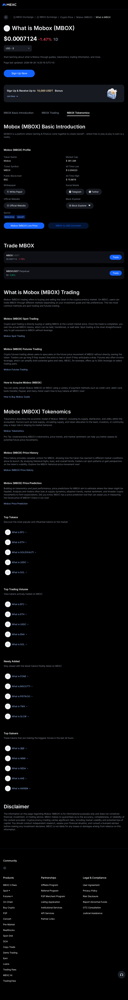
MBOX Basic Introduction (19, 112)
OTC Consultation (92, 907)
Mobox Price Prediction (16, 503)
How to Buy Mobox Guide (17, 396)
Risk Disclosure (90, 896)
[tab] (19, 113)
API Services (47, 913)
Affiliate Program (49, 885)
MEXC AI (7, 975)
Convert (7, 918)
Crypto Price (66, 17)
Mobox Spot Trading (14, 336)
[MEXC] (9, 4)
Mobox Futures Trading (16, 369)
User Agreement (91, 885)
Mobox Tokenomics (14, 431)
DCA (5, 941)
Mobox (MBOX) (84, 17)
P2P (5, 913)
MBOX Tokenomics (78, 112)
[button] (121, 974)
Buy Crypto (9, 907)
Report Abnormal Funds (95, 902)
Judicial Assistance (92, 913)
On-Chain (8, 902)
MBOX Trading (50, 112)
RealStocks (9, 930)
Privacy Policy (90, 890)
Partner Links (47, 918)
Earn (5, 958)
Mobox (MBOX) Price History (18, 470)
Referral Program (49, 890)
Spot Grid (8, 935)
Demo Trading (10, 952)
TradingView (9, 980)
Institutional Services (51, 907)
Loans (6, 964)
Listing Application (50, 902)
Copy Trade (9, 947)
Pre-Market (9, 924)
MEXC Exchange (24, 17)
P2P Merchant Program (53, 896)
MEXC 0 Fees (10, 885)
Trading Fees (9, 969)
